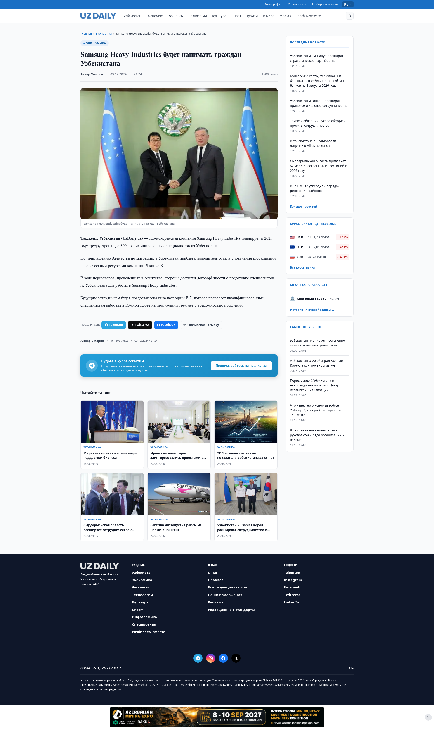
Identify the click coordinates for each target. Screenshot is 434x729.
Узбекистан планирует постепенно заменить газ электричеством (317, 342)
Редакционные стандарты (231, 609)
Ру (346, 4)
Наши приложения (225, 594)
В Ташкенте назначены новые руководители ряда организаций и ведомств (317, 435)
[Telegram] (198, 658)
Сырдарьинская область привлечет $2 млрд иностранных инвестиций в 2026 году (318, 166)
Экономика (155, 16)
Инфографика (273, 4)
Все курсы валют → (304, 267)
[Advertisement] (217, 717)
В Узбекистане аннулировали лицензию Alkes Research (313, 143)
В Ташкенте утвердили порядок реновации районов (314, 188)
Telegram (116, 325)
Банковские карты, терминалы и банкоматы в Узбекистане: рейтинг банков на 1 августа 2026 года (317, 81)
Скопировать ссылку (203, 325)
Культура (219, 16)
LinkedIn (291, 602)
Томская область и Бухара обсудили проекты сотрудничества (318, 123)
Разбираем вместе (325, 4)
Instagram (293, 580)
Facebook (168, 325)
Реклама (215, 602)
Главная (86, 33)
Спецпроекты (297, 4)
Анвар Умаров (91, 74)
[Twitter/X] (236, 658)
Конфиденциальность (227, 587)
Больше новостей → (305, 207)
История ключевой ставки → (312, 310)
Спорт (236, 16)
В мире (268, 16)
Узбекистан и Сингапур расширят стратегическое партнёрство (316, 58)
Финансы (176, 16)
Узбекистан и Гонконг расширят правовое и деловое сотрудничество (318, 103)
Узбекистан (132, 16)
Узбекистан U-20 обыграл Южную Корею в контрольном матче (316, 362)
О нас (213, 572)
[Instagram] (210, 658)
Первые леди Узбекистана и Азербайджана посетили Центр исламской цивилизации (314, 385)
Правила (216, 580)
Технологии (198, 16)
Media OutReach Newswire (300, 16)
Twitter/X (142, 325)
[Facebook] (223, 658)
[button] (350, 16)
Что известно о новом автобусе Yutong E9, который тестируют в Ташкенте (315, 410)
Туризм (252, 16)
